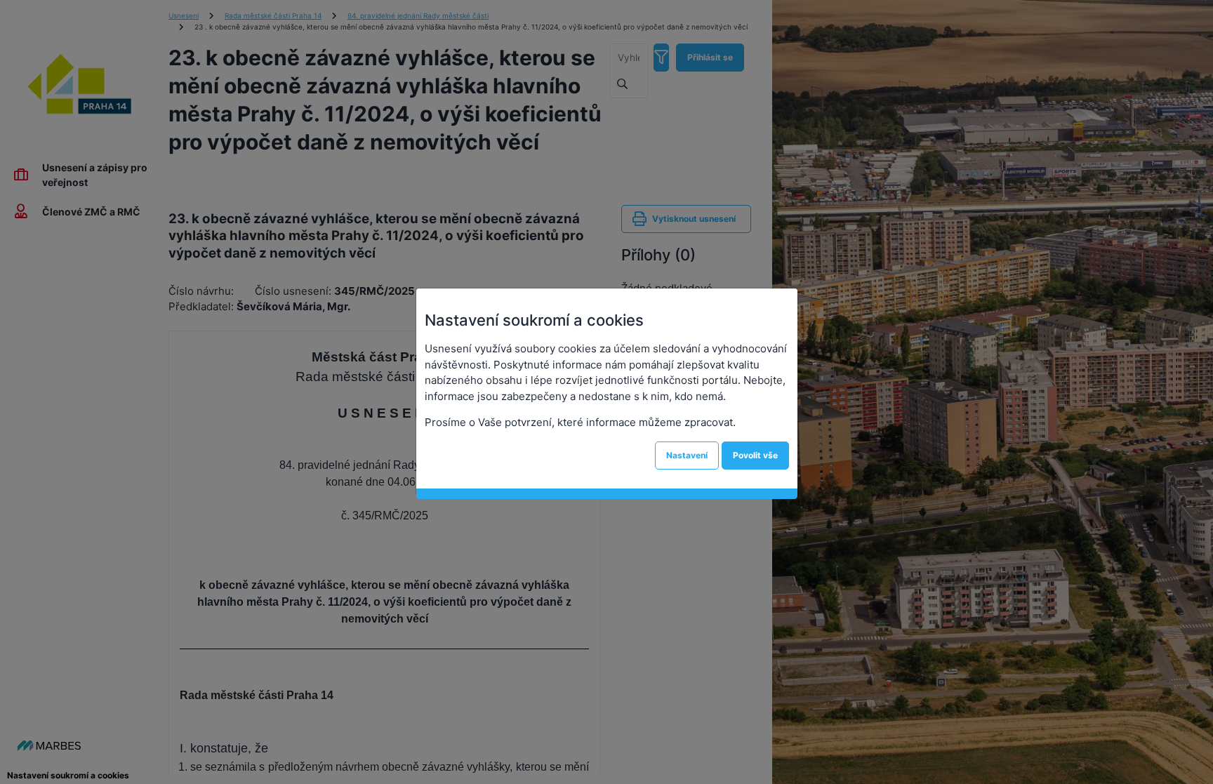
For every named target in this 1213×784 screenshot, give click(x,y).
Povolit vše (755, 455)
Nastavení (687, 455)
